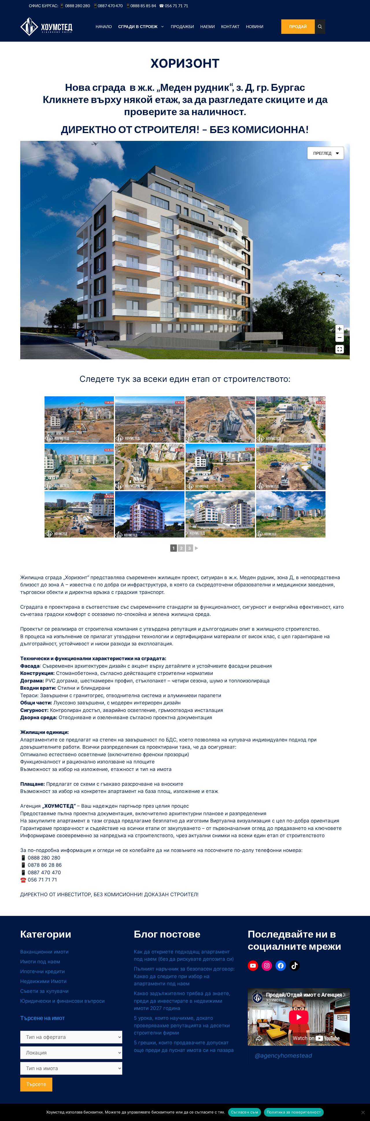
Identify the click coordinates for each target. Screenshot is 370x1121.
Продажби (182, 26)
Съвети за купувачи (44, 991)
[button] (320, 26)
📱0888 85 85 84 (140, 5)
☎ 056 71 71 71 (173, 5)
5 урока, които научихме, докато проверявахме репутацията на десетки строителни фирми (182, 1025)
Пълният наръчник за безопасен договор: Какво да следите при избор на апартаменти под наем (184, 976)
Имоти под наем (40, 961)
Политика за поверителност (294, 1112)
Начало (104, 26)
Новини (254, 26)
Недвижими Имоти (43, 981)
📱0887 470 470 (108, 5)
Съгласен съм (244, 1112)
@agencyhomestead (283, 1055)
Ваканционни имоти (44, 952)
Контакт (230, 26)
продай (298, 26)
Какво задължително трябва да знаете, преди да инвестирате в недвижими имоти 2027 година (182, 1001)
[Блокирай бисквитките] (363, 1112)
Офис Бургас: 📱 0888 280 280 (59, 5)
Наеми (207, 26)
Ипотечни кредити (42, 971)
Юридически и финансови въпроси (62, 1001)
